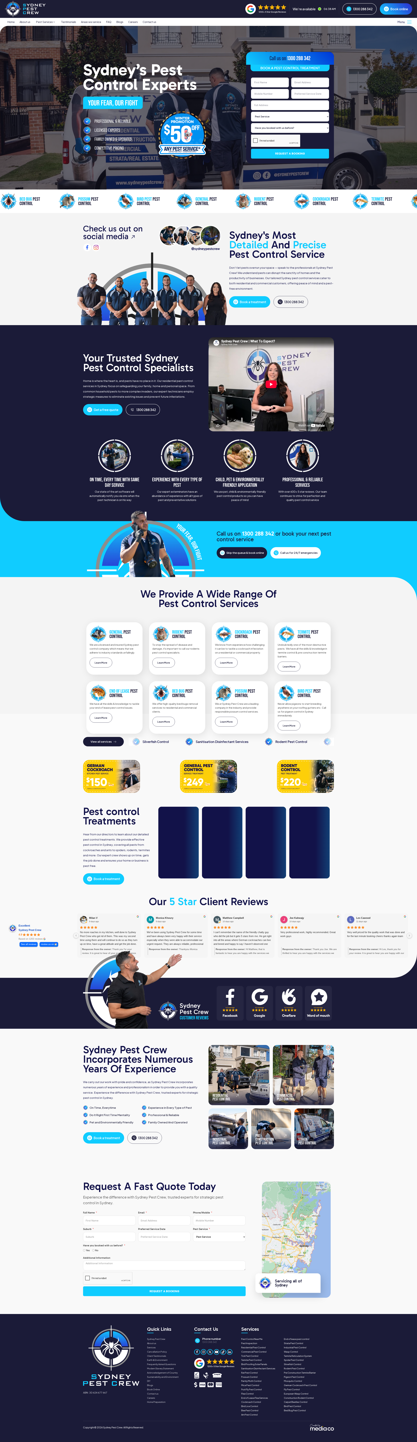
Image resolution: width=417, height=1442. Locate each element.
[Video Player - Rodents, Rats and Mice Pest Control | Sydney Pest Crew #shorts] (180, 842)
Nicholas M (162, 917)
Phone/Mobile (201, 1212)
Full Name (89, 1212)
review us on (47, 944)
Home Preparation (156, 1402)
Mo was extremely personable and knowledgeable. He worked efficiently (376, 934)
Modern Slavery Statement (160, 1368)
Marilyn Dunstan (365, 917)
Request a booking (290, 153)
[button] (45, 22)
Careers (133, 22)
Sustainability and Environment (163, 1377)
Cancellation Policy (157, 1351)
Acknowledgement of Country (162, 1372)
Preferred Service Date (151, 1229)
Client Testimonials (156, 1356)
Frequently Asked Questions (161, 1364)
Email (141, 1212)
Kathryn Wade (297, 917)
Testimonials (68, 22)
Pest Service (200, 1229)
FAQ (108, 22)
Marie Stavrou (231, 917)
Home (11, 22)
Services (151, 1347)
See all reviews (28, 944)
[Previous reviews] (76, 935)
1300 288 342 (298, 58)
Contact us (149, 22)
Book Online (153, 1389)
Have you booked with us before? (103, 1245)
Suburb (87, 1229)
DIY (148, 1381)
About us (25, 22)
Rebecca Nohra (98, 917)
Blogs (119, 22)
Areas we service (91, 22)
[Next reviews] (409, 935)
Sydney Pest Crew (30, 930)
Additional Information (96, 1257)
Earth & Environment (157, 1360)
